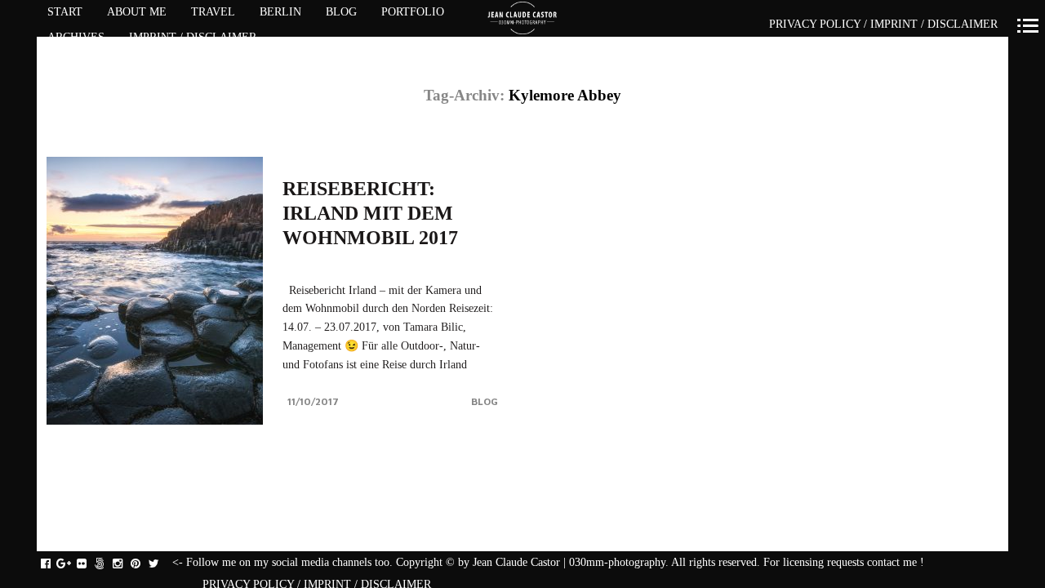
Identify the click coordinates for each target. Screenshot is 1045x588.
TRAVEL (213, 12)
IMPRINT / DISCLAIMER (192, 37)
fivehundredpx (108, 564)
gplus (72, 564)
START (64, 12)
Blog (484, 401)
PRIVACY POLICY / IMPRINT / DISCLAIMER (883, 24)
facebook (54, 564)
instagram (126, 564)
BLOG (341, 12)
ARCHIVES (75, 37)
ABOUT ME (137, 12)
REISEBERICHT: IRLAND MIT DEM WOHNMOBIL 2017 (370, 213)
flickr (90, 564)
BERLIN (280, 12)
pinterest (144, 564)
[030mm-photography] (523, 19)
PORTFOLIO (412, 12)
